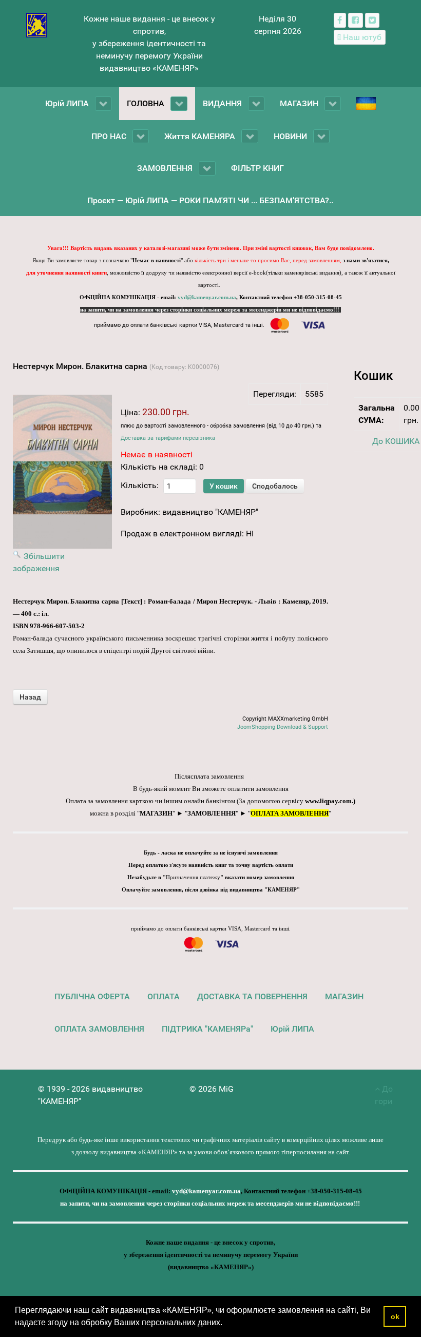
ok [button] (395, 1316)
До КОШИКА (395, 441)
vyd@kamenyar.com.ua (207, 297)
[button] (225, 1323)
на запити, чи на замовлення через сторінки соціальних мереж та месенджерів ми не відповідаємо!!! (210, 310)
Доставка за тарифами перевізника (168, 438)
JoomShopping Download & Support (282, 727)
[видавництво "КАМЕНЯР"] (36, 24)
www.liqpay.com (328, 801)
